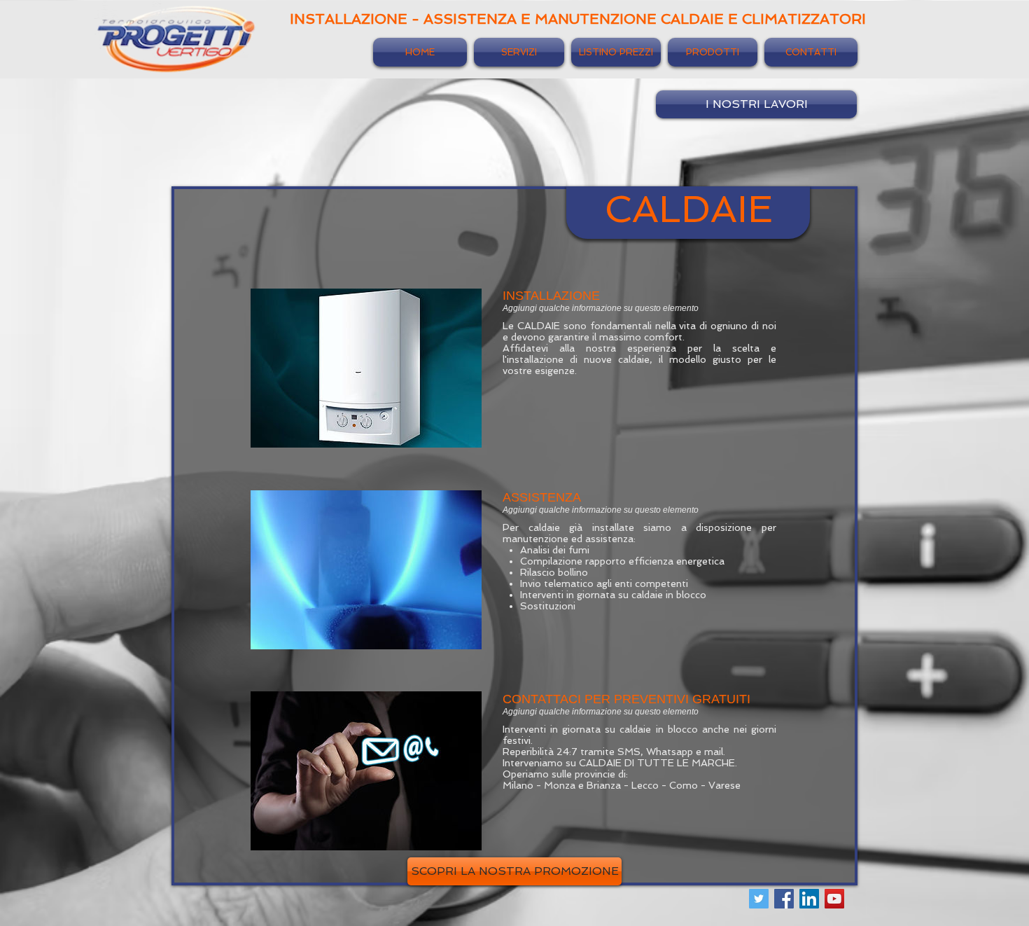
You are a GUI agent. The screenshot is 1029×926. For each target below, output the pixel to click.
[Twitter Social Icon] (759, 898)
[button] (514, 871)
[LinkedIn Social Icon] (809, 898)
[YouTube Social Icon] (834, 898)
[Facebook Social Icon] (784, 898)
